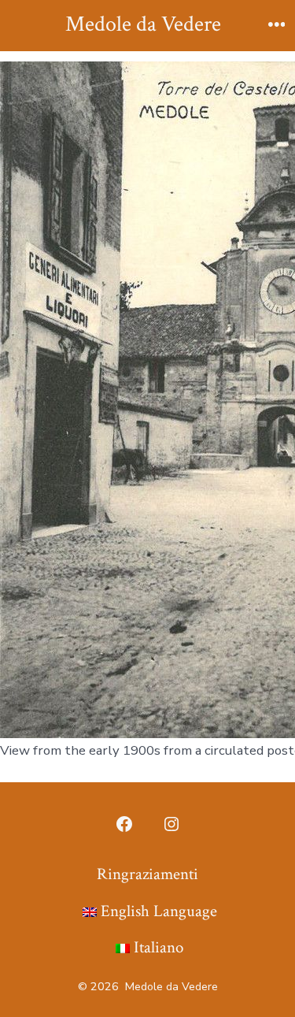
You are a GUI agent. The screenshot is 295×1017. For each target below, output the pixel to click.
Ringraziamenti (147, 874)
